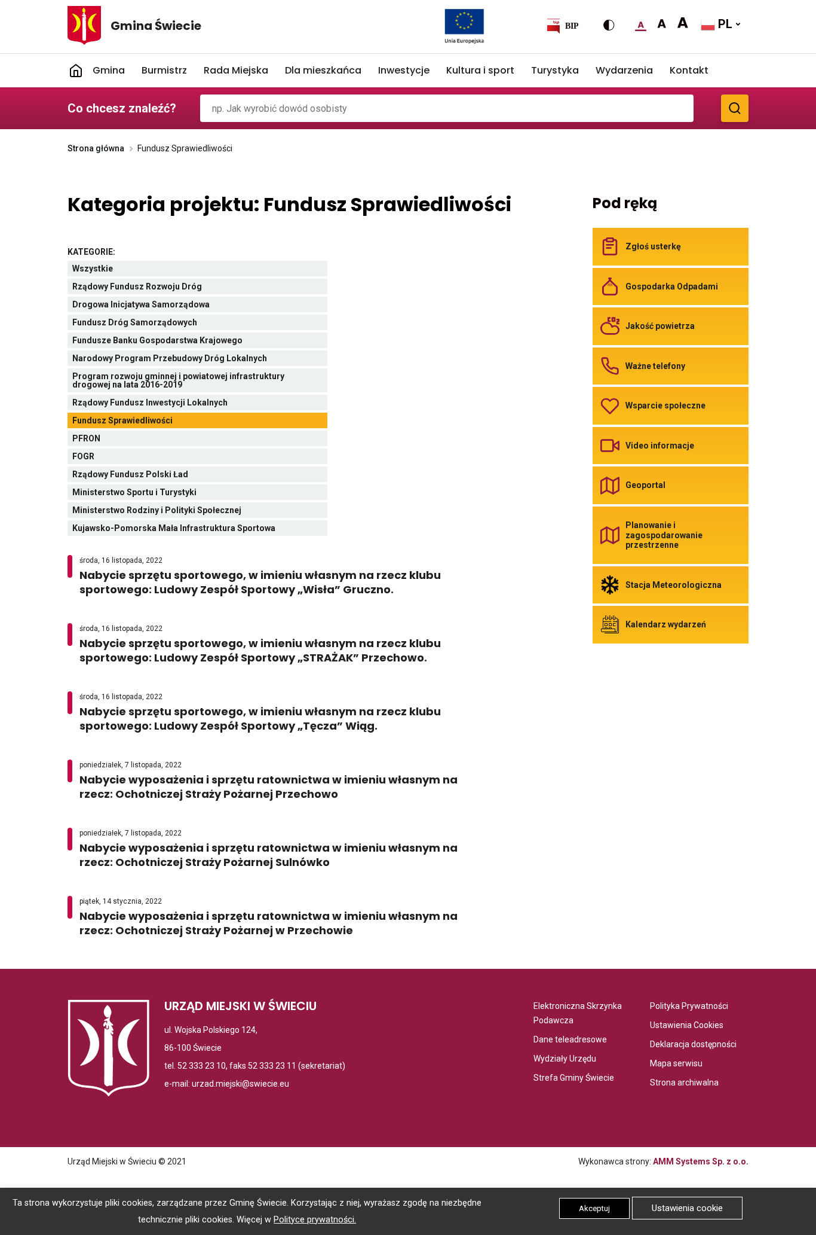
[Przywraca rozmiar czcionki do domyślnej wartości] (640, 24)
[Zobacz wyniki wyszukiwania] (734, 108)
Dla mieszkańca (323, 70)
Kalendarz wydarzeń (665, 624)
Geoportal (645, 485)
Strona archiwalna (684, 1083)
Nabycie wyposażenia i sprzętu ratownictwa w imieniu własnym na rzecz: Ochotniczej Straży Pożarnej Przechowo (268, 787)
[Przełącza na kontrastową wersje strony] (609, 25)
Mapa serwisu (676, 1064)
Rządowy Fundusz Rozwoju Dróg (165, 288)
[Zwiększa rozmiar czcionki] (661, 24)
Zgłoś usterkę (653, 246)
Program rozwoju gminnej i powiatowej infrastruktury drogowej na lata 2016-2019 (178, 381)
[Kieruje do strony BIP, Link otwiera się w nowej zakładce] (562, 26)
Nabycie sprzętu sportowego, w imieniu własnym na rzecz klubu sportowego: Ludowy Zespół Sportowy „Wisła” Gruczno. (267, 582)
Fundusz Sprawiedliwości (154, 422)
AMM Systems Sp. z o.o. (700, 1161)
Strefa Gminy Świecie (573, 1078)
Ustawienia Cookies (686, 1026)
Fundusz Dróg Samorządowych (167, 324)
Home (76, 70)
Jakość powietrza (660, 326)
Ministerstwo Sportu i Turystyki (163, 493)
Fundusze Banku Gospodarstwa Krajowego (186, 342)
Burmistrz (164, 70)
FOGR (112, 458)
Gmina (109, 70)
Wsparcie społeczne (665, 405)
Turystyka (555, 70)
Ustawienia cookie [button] (687, 1208)
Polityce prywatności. (315, 1220)
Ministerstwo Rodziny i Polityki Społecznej (185, 511)
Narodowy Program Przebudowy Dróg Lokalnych (198, 359)
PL (723, 24)
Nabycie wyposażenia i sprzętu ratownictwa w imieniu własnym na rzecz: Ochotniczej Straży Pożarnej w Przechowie (268, 923)
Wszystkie (122, 270)
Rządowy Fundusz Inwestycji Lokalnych (178, 404)
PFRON (115, 440)
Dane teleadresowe (570, 1040)
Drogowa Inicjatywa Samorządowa (169, 306)
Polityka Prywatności (689, 1007)
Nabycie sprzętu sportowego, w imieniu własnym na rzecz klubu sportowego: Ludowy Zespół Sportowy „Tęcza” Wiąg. (260, 719)
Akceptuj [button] (594, 1208)
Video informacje (659, 445)
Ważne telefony (655, 366)
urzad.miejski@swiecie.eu (240, 1083)
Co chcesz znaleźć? (122, 108)
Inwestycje (404, 70)
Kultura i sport (480, 70)
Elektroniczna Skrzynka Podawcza (580, 1014)
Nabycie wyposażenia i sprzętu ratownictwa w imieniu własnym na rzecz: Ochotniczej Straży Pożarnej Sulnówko (268, 855)
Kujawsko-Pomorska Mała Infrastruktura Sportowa (199, 529)
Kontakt (689, 70)
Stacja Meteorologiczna (673, 585)
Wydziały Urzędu (564, 1059)
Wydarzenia (624, 70)
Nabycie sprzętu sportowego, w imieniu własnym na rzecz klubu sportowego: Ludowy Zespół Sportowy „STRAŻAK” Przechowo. (277, 650)
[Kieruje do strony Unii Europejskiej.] (464, 25)
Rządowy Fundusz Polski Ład (159, 475)
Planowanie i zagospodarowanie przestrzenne (664, 535)
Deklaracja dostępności (693, 1045)
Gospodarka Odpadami (671, 286)
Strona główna (96, 148)
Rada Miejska (236, 70)
